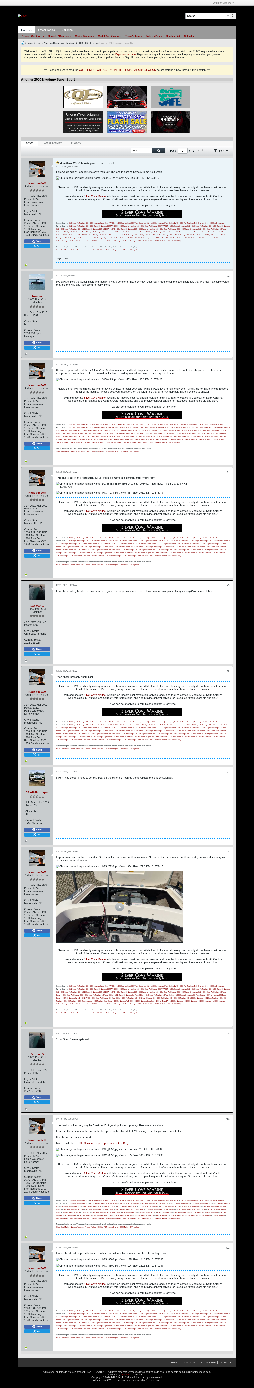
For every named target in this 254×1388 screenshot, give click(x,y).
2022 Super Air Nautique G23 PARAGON (154, 226)
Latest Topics (46, 29)
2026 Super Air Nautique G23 (78, 223)
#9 (228, 1033)
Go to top (226, 1362)
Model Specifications (109, 36)
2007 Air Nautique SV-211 (71, 235)
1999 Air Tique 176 (162, 238)
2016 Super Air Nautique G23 (148, 229)
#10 (227, 1119)
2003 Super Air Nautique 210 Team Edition (106, 235)
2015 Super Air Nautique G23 (170, 229)
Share (39, 241)
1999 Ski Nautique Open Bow (144, 238)
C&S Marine (124, 250)
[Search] (233, 16)
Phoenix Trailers (90, 250)
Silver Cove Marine (95, 196)
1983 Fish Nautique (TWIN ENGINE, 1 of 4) (138, 241)
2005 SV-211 (86, 235)
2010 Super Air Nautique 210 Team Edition (160, 232)
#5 (228, 585)
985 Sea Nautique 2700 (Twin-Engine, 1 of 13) (133, 223)
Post (39, 246)
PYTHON (111, 223)
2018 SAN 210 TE (109, 229)
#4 (228, 472)
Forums (26, 30)
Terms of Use (207, 1362)
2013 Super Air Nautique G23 (73, 232)
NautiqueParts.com (77, 250)
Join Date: (30, 196)
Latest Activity (52, 143)
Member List (173, 36)
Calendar (189, 36)
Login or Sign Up (222, 2)
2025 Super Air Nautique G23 (78, 226)
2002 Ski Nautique (196, 235)
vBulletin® (126, 1374)
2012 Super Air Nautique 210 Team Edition (99, 232)
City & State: (31, 211)
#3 (228, 364)
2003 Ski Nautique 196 (164, 235)
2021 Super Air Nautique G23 (180, 226)
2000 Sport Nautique (85, 238)
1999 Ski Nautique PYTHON (123, 238)
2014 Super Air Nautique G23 (191, 229)
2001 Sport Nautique (211, 235)
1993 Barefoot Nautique (113, 241)
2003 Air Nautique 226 (129, 235)
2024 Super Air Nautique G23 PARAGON (104, 226)
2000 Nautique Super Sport (99, 223)
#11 (228, 1247)
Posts (29, 143)
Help (174, 1362)
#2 (228, 275)
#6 (228, 671)
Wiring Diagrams (84, 36)
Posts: (28, 199)
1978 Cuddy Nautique (217, 223)
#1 (228, 162)
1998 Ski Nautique (176, 238)
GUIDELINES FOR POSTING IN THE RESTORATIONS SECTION (117, 69)
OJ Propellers (134, 250)
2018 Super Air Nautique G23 (92, 229)
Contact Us (188, 1362)
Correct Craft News (33, 36)
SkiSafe (100, 250)
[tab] (29, 143)
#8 (228, 851)
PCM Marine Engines (111, 250)
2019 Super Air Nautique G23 (70, 229)
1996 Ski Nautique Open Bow (80, 241)
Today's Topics (133, 36)
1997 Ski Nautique (219, 238)
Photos (76, 143)
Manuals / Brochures (59, 36)
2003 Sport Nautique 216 (147, 235)
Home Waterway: (34, 202)
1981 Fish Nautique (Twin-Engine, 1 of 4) (164, 223)
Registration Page (125, 54)
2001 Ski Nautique (70, 238)
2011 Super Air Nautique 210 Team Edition (129, 232)
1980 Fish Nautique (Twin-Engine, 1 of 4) (194, 223)
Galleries (67, 29)
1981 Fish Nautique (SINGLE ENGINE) (168, 241)
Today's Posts (154, 36)
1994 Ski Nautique (98, 241)
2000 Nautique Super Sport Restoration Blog (103, 1143)
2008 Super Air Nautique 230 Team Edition (190, 232)
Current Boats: (32, 220)
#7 (228, 771)
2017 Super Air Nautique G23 (127, 229)
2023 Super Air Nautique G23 (129, 226)
